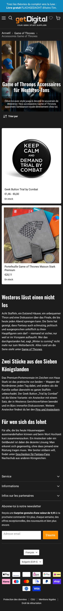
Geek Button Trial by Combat (21, 189)
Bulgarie (30, 561)
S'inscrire (50, 535)
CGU (33, 599)
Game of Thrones (24, 33)
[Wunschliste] (51, 18)
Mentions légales (47, 599)
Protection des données (15, 599)
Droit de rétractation (31, 603)
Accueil (6, 33)
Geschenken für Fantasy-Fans (33, 454)
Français (30, 552)
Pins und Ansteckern (47, 409)
